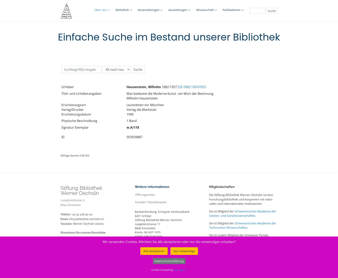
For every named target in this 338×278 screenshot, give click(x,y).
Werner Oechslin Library (88, 223)
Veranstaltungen (149, 10)
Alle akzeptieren (154, 251)
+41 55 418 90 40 (82, 214)
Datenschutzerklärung (169, 261)
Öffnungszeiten (145, 194)
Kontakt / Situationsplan (151, 202)
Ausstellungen (178, 10)
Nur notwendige (184, 251)
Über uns (100, 10)
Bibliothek (122, 10)
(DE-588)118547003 (192, 87)
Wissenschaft (205, 10)
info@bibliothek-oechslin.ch (86, 219)
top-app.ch (180, 270)
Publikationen (232, 10)
